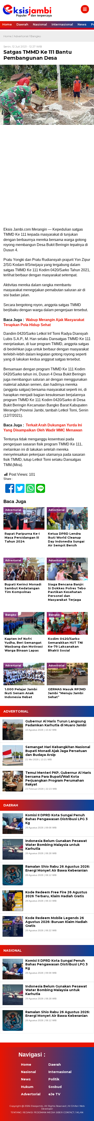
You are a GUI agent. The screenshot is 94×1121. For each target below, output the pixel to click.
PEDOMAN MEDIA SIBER (48, 1112)
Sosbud (55, 1087)
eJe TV (54, 1094)
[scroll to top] (86, 1114)
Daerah (22, 24)
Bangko (35, 36)
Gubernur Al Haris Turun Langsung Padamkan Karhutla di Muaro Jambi (55, 723)
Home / (8, 36)
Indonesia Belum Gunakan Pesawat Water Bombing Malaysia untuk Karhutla (56, 844)
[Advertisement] (47, 178)
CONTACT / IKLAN (73, 1112)
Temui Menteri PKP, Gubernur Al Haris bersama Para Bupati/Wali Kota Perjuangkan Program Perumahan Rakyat (58, 778)
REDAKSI (28, 1112)
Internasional (62, 24)
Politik (53, 1079)
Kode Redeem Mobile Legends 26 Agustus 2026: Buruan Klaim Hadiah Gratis (56, 922)
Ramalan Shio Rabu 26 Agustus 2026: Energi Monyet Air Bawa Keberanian (57, 868)
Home (7, 24)
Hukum (27, 1087)
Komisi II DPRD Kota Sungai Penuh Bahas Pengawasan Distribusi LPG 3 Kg (56, 819)
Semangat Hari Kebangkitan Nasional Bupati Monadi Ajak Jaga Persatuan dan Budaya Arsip (57, 751)
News (82, 24)
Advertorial (21, 36)
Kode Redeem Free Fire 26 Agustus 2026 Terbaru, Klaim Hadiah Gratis (56, 894)
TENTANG (16, 1112)
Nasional (40, 24)
